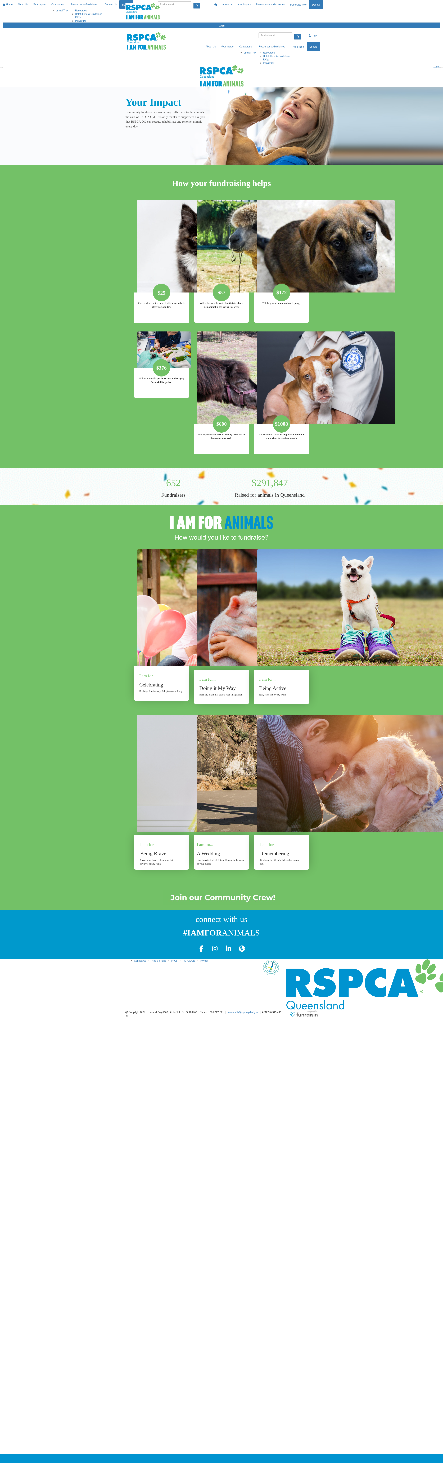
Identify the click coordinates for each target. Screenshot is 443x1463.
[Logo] (143, 11)
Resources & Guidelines (272, 46)
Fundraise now (298, 4)
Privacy (204, 960)
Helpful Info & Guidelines (276, 56)
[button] (162, 623)
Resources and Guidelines (270, 4)
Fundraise (298, 46)
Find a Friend (158, 960)
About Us (227, 4)
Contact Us (140, 960)
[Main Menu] (1, 67)
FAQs (266, 59)
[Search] (297, 36)
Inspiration (268, 63)
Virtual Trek (250, 52)
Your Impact (244, 4)
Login (222, 25)
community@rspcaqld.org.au (243, 1012)
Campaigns (245, 46)
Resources (269, 52)
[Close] (441, 67)
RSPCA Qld (189, 960)
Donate (316, 4)
